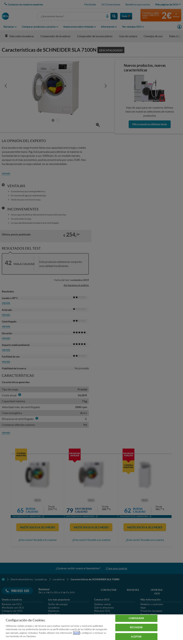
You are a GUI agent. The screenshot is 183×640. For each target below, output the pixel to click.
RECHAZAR (136, 627)
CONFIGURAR (136, 618)
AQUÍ (76, 632)
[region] (91, 627)
